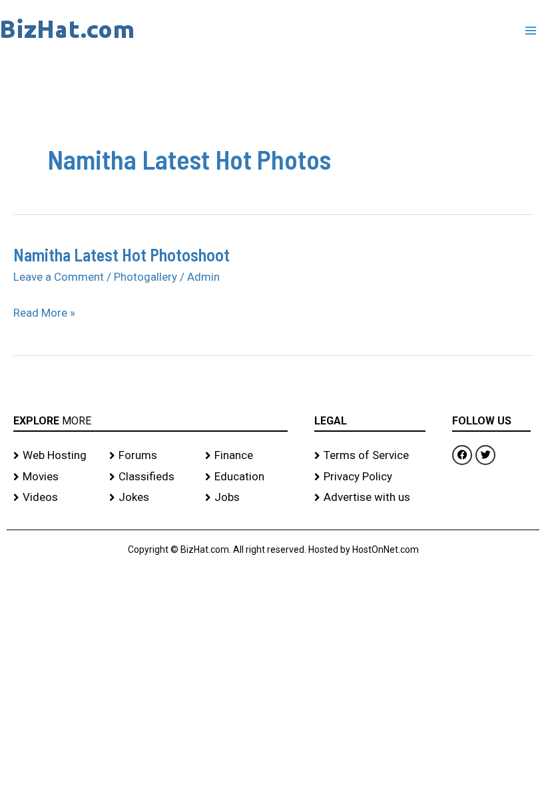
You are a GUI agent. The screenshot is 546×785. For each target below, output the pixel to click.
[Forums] (150, 455)
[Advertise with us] (369, 497)
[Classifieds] (150, 477)
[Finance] (246, 455)
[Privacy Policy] (369, 477)
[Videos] (54, 497)
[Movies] (54, 477)
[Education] (246, 477)
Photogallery (145, 276)
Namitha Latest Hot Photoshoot (121, 254)
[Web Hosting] (54, 455)
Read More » (44, 313)
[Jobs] (246, 497)
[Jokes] (150, 497)
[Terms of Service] (369, 455)
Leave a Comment (58, 276)
